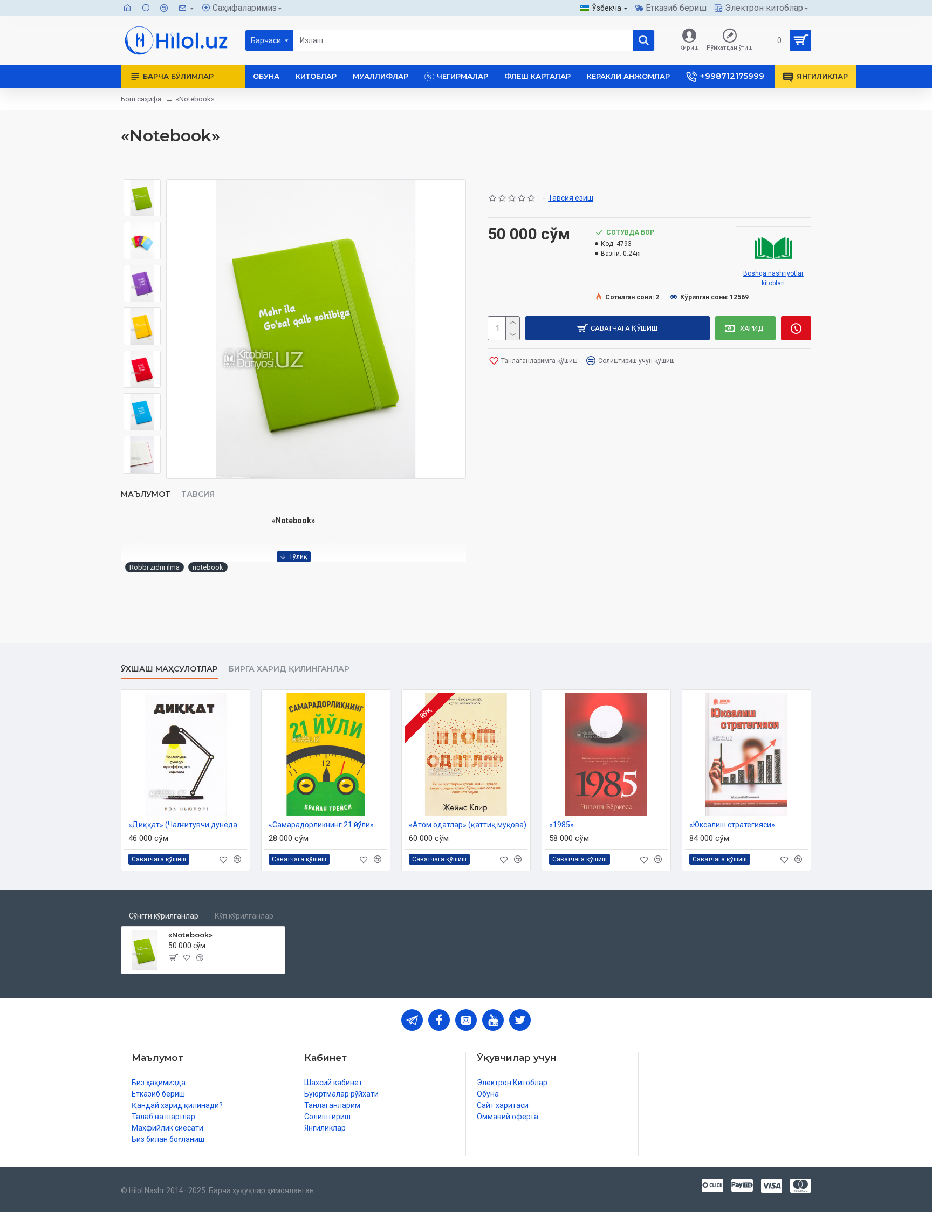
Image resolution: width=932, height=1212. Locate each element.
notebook (208, 567)
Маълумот (145, 494)
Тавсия (198, 494)
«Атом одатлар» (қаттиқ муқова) (467, 824)
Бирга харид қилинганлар (289, 669)
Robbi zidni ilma (154, 567)
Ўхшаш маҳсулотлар (169, 669)
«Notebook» (190, 934)
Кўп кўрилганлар (244, 916)
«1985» (561, 824)
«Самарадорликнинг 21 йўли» (321, 824)
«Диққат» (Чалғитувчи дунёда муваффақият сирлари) (187, 824)
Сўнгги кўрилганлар (163, 916)
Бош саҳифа (141, 99)
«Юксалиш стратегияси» (732, 824)
